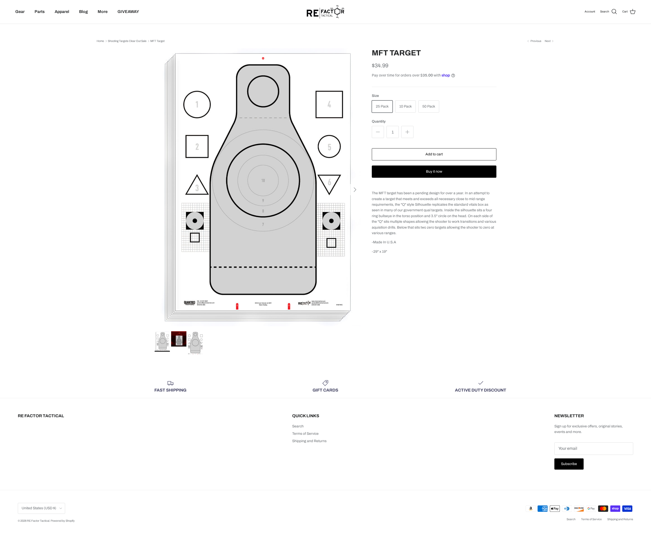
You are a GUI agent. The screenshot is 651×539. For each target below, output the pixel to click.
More (103, 11)
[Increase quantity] (407, 132)
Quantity (379, 121)
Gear (20, 11)
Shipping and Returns (309, 441)
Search (298, 426)
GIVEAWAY (128, 11)
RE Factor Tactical (38, 520)
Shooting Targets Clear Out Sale (127, 40)
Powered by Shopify (63, 520)
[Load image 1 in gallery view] (258, 187)
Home (100, 40)
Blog (83, 11)
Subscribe (569, 464)
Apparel (62, 11)
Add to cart (434, 154)
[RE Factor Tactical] (325, 12)
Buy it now (434, 171)
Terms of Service (305, 434)
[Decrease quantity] (378, 132)
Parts (40, 11)
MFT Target (157, 40)
